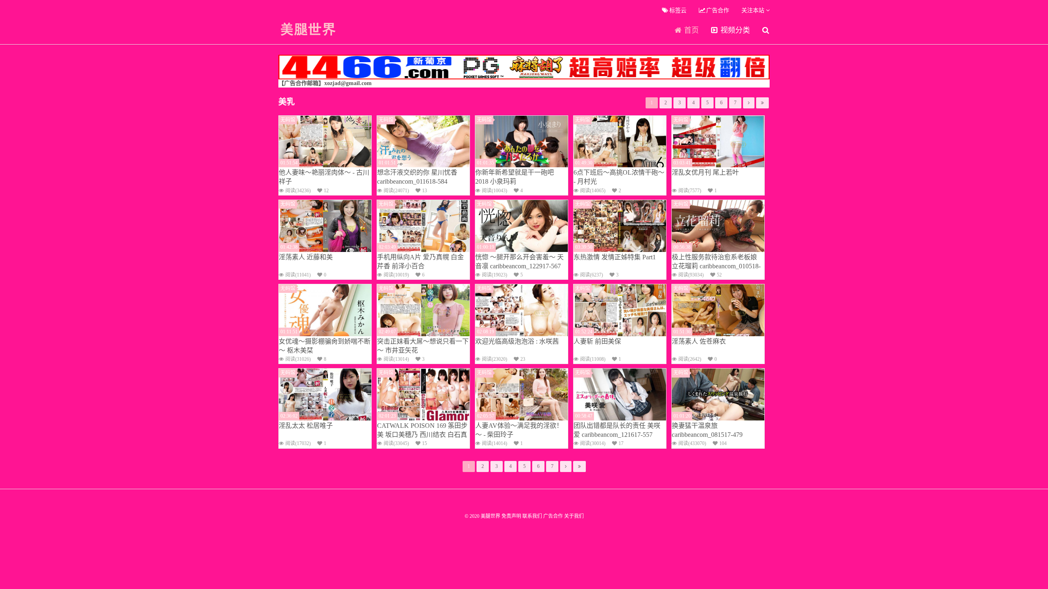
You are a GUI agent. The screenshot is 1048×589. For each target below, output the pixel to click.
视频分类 (734, 30)
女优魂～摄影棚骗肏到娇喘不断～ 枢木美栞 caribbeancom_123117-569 (324, 346)
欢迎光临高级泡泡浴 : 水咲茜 (517, 341)
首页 (690, 30)
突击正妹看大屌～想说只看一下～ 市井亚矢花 (423, 346)
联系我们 (532, 516)
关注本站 (753, 10)
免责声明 (511, 516)
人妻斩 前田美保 (597, 341)
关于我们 (574, 516)
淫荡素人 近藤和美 (306, 257)
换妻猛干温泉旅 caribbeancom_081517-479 (707, 430)
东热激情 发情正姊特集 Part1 (615, 257)
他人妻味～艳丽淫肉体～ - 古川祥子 (324, 177)
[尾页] (762, 102)
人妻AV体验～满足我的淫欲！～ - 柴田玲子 (519, 430)
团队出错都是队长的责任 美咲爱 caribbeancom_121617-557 (617, 430)
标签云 (677, 10)
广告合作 (717, 10)
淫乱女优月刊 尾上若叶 (705, 172)
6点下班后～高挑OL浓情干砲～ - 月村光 (619, 177)
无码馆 (287, 120)
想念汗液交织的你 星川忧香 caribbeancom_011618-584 (417, 177)
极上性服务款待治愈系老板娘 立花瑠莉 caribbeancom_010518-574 (716, 262)
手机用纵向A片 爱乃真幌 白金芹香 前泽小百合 (420, 262)
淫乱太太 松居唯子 (306, 425)
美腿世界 (307, 29)
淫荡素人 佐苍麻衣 (699, 341)
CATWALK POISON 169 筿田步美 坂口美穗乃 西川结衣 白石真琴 (422, 430)
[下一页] (748, 102)
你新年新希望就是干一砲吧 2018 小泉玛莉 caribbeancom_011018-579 (514, 177)
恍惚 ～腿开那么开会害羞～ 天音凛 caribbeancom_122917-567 (519, 262)
